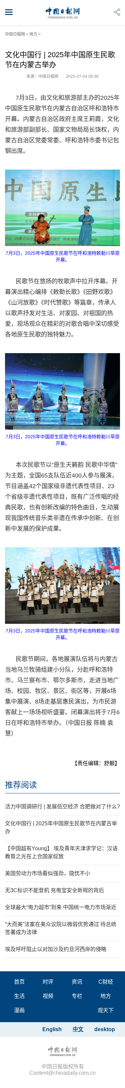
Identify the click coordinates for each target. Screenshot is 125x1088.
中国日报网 (15, 34)
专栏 (77, 996)
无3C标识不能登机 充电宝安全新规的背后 (54, 890)
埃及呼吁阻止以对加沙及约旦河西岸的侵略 (55, 949)
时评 (48, 982)
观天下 (106, 1010)
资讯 (77, 982)
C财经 (105, 982)
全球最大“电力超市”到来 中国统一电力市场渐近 (60, 907)
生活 (19, 996)
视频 (48, 996)
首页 (19, 982)
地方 (33, 34)
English (52, 1029)
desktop (104, 1029)
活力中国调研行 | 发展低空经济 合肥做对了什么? (62, 806)
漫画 (19, 1010)
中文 (78, 1029)
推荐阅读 (21, 784)
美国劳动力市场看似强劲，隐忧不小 (47, 873)
